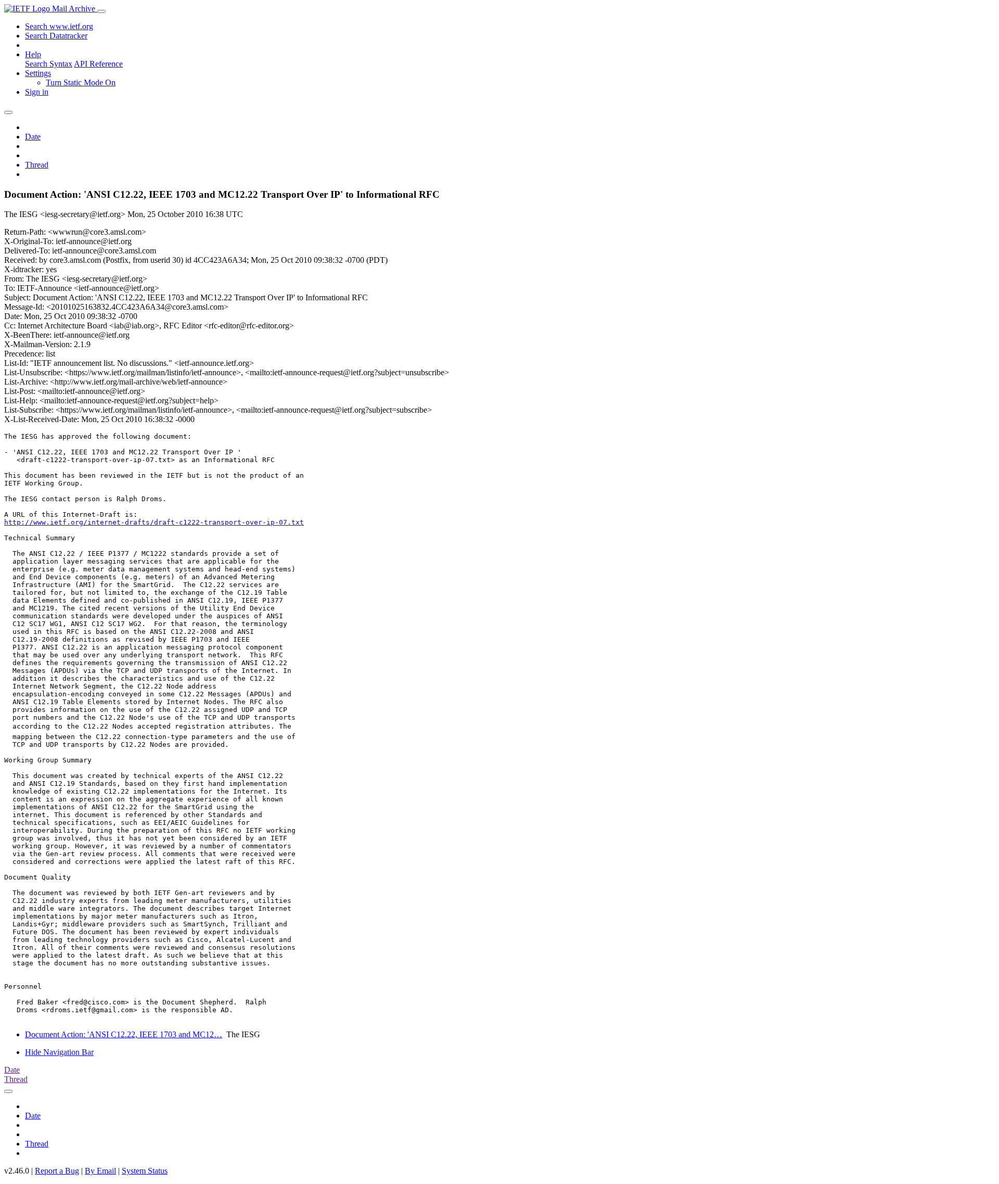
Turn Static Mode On (81, 82)
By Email (100, 1170)
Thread (36, 164)
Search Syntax (48, 63)
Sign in (36, 91)
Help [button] (33, 54)
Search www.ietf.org (59, 26)
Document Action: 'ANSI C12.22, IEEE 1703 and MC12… (123, 1034)
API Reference (98, 63)
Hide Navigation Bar (59, 1052)
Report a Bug (57, 1170)
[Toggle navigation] (101, 11)
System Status (145, 1170)
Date (33, 136)
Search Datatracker (56, 35)
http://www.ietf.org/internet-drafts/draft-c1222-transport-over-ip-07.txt (154, 522)
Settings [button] (38, 73)
